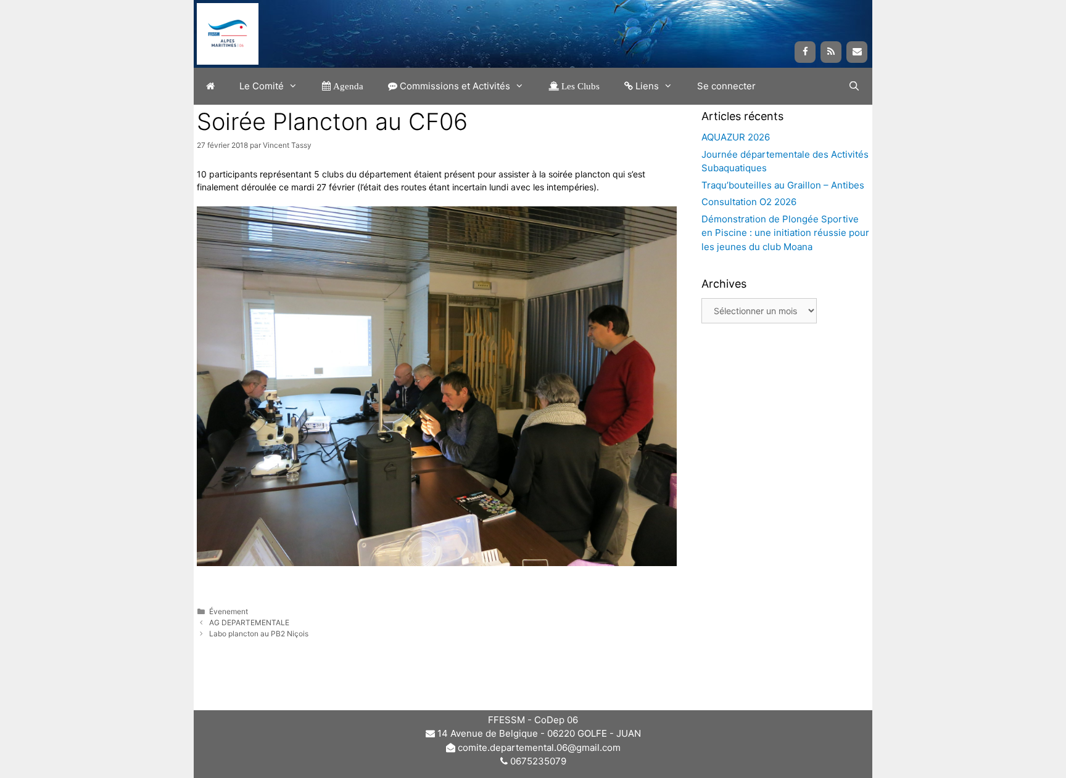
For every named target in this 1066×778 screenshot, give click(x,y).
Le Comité (261, 86)
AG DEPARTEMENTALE (249, 622)
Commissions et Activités (453, 86)
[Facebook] (805, 52)
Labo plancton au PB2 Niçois (258, 633)
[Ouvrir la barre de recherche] (854, 86)
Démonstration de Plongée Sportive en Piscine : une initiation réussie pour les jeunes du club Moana (785, 233)
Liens (646, 86)
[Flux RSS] (830, 52)
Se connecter (726, 86)
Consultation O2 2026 (748, 202)
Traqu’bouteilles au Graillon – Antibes (782, 185)
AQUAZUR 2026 (735, 137)
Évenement (228, 611)
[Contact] (856, 52)
